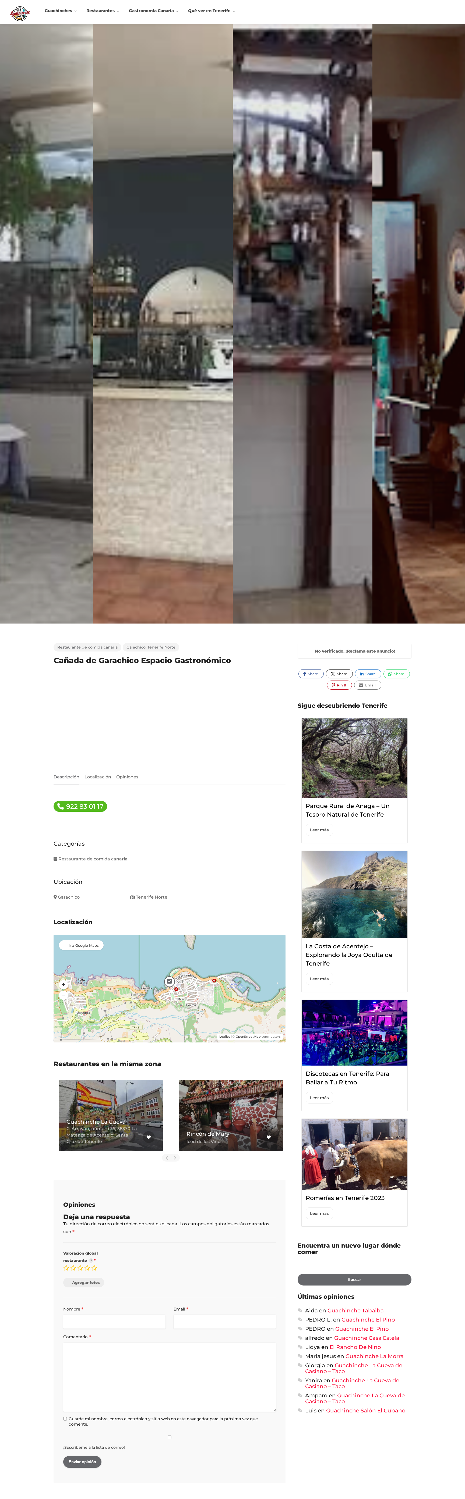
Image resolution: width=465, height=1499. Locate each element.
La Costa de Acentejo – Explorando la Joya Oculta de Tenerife (349, 955)
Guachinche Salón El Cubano (366, 1410)
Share (312, 674)
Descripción (66, 776)
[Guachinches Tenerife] (19, 13)
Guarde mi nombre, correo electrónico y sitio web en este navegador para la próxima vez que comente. (163, 1421)
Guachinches (58, 10)
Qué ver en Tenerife (209, 10)
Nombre (73, 1309)
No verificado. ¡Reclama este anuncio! (355, 651)
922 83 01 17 (84, 806)
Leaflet (224, 1036)
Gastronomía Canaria (151, 10)
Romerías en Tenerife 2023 (345, 1198)
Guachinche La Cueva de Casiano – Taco (353, 1368)
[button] (63, 984)
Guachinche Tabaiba (355, 1310)
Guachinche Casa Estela (366, 1338)
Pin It (341, 685)
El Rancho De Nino (355, 1347)
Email (181, 1309)
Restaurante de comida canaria (87, 647)
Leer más (319, 829)
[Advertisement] (170, 720)
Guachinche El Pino (368, 1319)
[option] (302, 324)
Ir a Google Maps (84, 945)
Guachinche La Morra (375, 1356)
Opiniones (127, 776)
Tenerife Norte (161, 647)
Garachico (136, 647)
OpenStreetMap (248, 1036)
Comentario (77, 1337)
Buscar (354, 1279)
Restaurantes (100, 10)
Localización (97, 776)
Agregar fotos (86, 1282)
